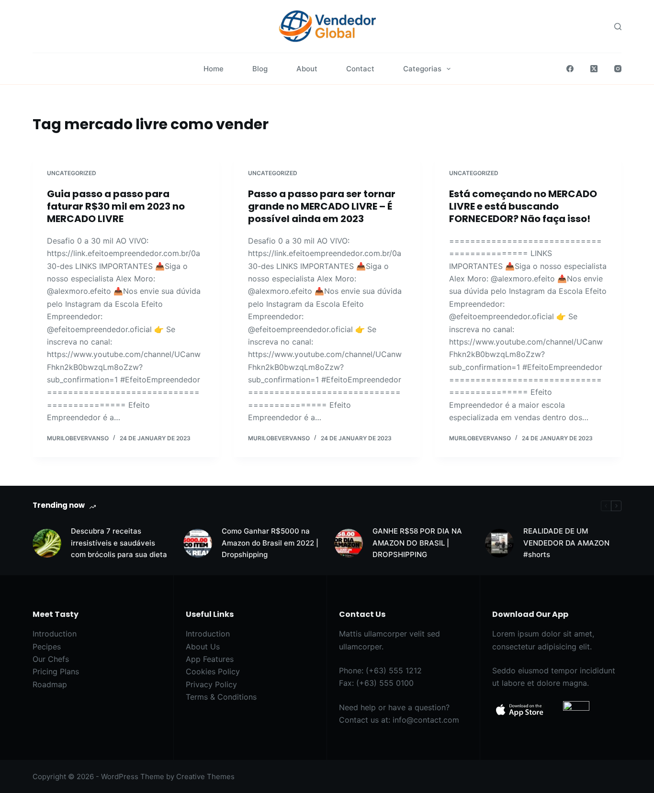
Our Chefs (51, 659)
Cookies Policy (213, 671)
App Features (210, 659)
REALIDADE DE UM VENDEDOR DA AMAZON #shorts (566, 542)
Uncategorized (71, 173)
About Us (203, 646)
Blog (260, 68)
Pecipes (47, 646)
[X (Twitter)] (594, 68)
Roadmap (50, 684)
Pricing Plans (56, 671)
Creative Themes (205, 776)
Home (213, 68)
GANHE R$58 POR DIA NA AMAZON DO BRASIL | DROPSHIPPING (417, 542)
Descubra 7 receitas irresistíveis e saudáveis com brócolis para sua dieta (119, 542)
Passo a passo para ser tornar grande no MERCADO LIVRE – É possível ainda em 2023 (321, 206)
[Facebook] (570, 68)
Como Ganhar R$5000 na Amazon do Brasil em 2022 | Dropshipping (270, 542)
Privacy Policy (211, 684)
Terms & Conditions (221, 697)
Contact (360, 68)
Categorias (422, 68)
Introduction (55, 633)
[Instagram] (617, 68)
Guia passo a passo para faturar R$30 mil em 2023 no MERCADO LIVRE (116, 206)
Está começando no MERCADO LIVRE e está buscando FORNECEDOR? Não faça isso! (523, 206)
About (306, 68)
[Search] (617, 26)
